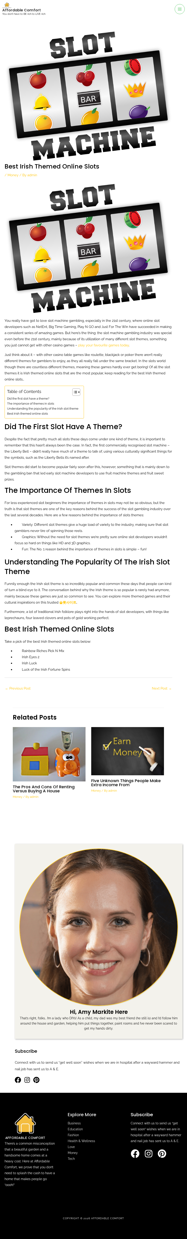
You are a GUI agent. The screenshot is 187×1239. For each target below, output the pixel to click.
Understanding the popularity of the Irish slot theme (43, 408)
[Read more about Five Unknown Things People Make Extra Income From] (127, 751)
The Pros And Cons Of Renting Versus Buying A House (44, 789)
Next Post (162, 688)
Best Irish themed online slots (28, 413)
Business (74, 1123)
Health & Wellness (81, 1141)
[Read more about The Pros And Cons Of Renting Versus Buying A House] (49, 754)
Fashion (73, 1135)
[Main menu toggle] (180, 9)
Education (75, 1129)
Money (13, 175)
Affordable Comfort (21, 10)
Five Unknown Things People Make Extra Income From (126, 783)
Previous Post (18, 688)
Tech (71, 1159)
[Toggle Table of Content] (74, 392)
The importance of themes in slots (31, 403)
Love (71, 1147)
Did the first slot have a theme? (28, 398)
